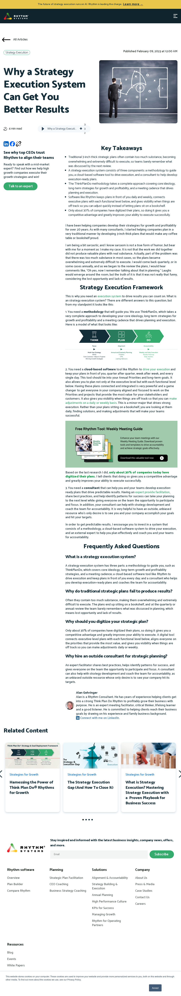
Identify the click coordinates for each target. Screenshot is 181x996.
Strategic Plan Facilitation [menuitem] (66, 878)
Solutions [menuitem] (99, 870)
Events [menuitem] (11, 959)
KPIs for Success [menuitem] (103, 908)
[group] (64, 128)
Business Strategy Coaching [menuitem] (67, 891)
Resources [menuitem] (15, 944)
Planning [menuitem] (56, 870)
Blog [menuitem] (10, 953)
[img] (81, 129)
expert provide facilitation (152, 492)
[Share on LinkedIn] (6, 144)
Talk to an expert (20, 186)
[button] (42, 128)
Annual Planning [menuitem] (102, 895)
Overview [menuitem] (13, 878)
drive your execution (156, 369)
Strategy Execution (16, 52)
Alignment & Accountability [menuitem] (110, 878)
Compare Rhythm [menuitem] (18, 891)
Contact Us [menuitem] (142, 897)
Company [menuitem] (142, 870)
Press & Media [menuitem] (144, 884)
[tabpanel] (32, 777)
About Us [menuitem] (141, 878)
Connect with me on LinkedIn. (99, 718)
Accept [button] (155, 987)
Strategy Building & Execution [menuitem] (105, 886)
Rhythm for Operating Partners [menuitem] (106, 923)
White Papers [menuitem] (16, 966)
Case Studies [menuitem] (143, 891)
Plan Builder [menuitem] (15, 884)
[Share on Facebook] (12, 144)
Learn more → (133, 4)
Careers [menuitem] (140, 904)
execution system (109, 296)
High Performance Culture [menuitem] (109, 902)
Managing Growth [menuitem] (103, 915)
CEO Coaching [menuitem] (58, 884)
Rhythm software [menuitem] (20, 870)
